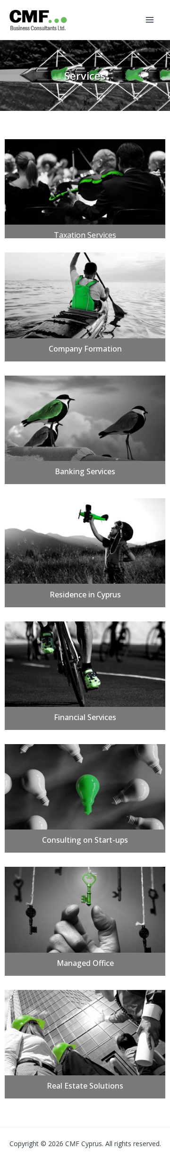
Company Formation (85, 349)
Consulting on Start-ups (85, 840)
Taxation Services (85, 235)
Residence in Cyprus (85, 594)
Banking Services (85, 471)
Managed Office (85, 963)
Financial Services (85, 717)
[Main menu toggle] (150, 20)
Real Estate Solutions (85, 1086)
